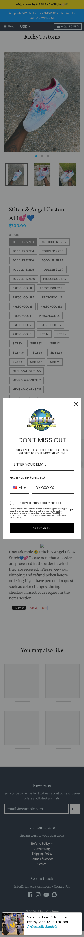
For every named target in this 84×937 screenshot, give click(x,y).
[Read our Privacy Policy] (71, 510)
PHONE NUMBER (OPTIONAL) (27, 478)
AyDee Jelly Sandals (42, 926)
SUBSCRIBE (42, 527)
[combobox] (19, 488)
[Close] (76, 403)
